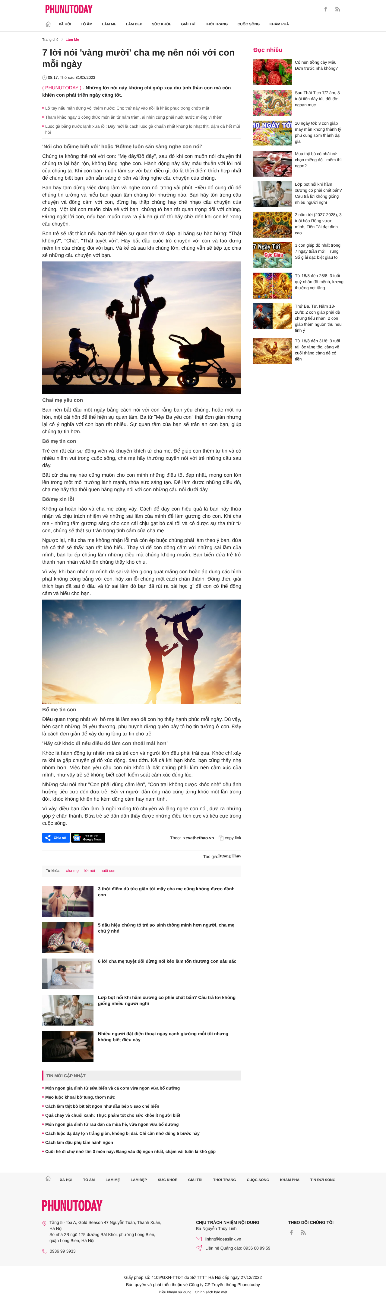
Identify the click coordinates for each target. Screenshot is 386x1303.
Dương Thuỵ (229, 856)
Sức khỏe (162, 24)
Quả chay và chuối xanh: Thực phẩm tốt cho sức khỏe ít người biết (112, 1115)
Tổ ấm (87, 24)
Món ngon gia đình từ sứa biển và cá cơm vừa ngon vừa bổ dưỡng (112, 1088)
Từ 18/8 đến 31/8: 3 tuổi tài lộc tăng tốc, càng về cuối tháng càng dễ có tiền (317, 349)
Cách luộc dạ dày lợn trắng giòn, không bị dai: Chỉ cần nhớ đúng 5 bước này (122, 1133)
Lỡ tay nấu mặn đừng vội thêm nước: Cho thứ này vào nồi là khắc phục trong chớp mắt (127, 108)
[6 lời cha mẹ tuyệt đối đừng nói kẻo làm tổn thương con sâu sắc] (67, 974)
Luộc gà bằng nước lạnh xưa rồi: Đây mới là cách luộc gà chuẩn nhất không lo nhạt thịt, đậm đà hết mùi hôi (142, 129)
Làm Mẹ (109, 24)
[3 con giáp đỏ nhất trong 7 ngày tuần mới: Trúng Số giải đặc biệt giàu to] (272, 255)
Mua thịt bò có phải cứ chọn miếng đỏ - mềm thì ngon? (318, 159)
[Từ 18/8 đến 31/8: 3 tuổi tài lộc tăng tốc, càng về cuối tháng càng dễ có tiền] (272, 351)
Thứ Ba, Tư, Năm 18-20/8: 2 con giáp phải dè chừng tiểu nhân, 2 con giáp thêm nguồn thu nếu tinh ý (318, 318)
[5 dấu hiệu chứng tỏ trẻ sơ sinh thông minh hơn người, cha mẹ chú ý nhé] (67, 937)
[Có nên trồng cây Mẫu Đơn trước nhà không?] (272, 72)
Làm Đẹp (134, 24)
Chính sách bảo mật (211, 1292)
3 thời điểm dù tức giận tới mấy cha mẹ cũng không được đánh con (166, 892)
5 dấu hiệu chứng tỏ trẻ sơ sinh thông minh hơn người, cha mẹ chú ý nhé (166, 928)
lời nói (89, 870)
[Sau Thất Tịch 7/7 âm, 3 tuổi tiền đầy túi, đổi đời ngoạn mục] (272, 103)
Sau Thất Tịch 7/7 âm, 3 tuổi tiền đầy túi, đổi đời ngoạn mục (317, 98)
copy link (233, 837)
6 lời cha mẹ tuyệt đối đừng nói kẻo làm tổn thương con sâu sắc (167, 961)
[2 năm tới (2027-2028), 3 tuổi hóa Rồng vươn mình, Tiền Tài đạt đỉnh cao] (272, 225)
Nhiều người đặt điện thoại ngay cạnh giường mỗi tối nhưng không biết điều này (163, 1036)
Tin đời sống (323, 1180)
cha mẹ (72, 870)
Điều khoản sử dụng (175, 1292)
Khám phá (279, 24)
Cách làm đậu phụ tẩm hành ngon (79, 1142)
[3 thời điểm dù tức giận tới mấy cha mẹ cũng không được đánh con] (67, 901)
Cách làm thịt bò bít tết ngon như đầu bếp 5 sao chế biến (102, 1106)
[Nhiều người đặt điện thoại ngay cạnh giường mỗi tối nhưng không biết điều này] (67, 1046)
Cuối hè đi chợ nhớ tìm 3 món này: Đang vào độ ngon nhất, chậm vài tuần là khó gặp (130, 1151)
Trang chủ (50, 39)
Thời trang (216, 24)
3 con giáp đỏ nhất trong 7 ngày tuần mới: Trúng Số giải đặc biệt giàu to (317, 251)
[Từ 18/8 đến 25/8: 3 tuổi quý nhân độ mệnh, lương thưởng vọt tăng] (272, 286)
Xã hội (65, 24)
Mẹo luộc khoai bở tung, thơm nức (80, 1097)
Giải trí (188, 24)
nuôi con (108, 870)
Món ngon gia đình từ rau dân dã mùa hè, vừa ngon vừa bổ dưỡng (112, 1124)
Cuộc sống (248, 24)
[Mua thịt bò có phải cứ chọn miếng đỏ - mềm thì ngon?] (272, 164)
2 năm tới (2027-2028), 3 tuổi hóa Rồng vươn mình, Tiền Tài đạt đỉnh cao (318, 223)
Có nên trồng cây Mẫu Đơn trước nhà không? (316, 65)
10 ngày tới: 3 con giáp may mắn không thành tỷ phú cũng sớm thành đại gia (318, 132)
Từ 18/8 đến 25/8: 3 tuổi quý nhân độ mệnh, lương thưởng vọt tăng (319, 281)
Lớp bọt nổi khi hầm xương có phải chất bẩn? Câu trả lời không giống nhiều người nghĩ (167, 1000)
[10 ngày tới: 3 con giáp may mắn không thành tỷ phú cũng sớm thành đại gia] (272, 133)
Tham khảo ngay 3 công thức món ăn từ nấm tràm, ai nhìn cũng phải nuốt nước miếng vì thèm (134, 117)
